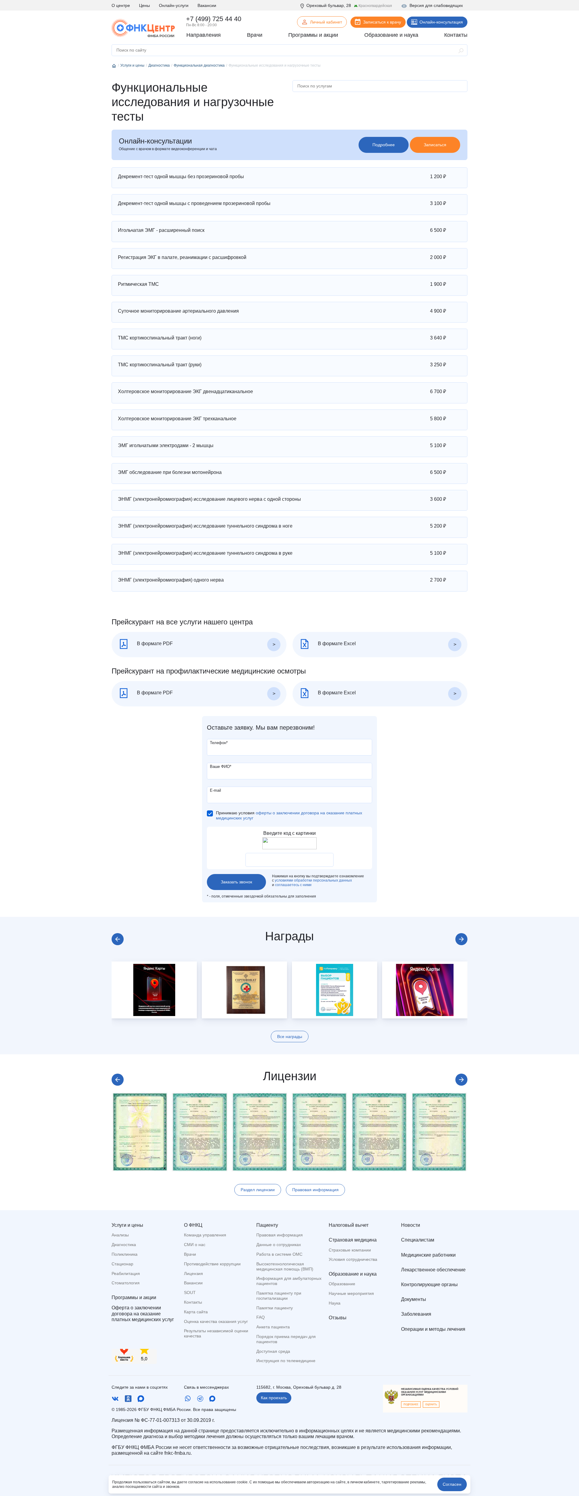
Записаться (435, 144)
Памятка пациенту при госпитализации (278, 1296)
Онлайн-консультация (441, 22)
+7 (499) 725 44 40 (213, 19)
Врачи (190, 1254)
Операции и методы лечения (433, 1329)
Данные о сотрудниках (278, 1244)
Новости (410, 1225)
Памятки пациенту (274, 1307)
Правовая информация (315, 1189)
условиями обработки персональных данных (313, 880)
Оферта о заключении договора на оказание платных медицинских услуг (143, 1313)
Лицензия (193, 1273)
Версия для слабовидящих (436, 5)
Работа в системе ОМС (279, 1254)
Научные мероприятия (351, 1293)
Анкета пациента (273, 1326)
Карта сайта (196, 1311)
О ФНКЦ (193, 1225)
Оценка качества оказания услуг (216, 1321)
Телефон (219, 742)
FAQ (260, 1317)
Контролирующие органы (429, 1284)
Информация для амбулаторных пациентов (288, 1281)
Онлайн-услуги (173, 5)
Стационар (122, 1263)
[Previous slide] (118, 939)
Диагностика (124, 1244)
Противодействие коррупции (212, 1263)
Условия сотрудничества (353, 1259)
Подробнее (383, 144)
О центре (121, 5)
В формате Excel (336, 643)
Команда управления (205, 1234)
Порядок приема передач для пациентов (286, 1339)
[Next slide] (461, 939)
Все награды (289, 1036)
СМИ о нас (194, 1244)
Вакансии (207, 5)
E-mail (215, 790)
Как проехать (274, 1397)
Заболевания (416, 1314)
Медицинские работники (428, 1255)
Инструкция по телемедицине (285, 1360)
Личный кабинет (326, 22)
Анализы (120, 1234)
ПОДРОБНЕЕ (410, 1404)
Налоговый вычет (349, 1225)
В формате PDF (154, 643)
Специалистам (417, 1239)
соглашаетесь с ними (293, 885)
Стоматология (126, 1282)
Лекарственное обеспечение (433, 1269)
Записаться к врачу (382, 22)
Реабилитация (126, 1273)
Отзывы (337, 1317)
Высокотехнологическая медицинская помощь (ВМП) (284, 1266)
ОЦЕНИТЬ (431, 1404)
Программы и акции (134, 1297)
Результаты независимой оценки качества (216, 1333)
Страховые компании (350, 1250)
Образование (342, 1283)
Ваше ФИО (220, 766)
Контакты (193, 1302)
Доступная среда (273, 1351)
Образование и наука (353, 1274)
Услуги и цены (127, 1225)
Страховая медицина (353, 1239)
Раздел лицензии (258, 1189)
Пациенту (267, 1225)
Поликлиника (125, 1254)
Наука (334, 1303)
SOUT (190, 1292)
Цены (144, 5)
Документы (413, 1299)
